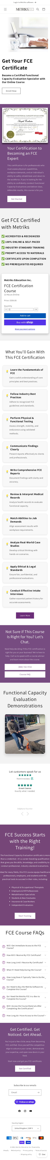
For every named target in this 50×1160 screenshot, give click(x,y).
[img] (25, 775)
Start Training (25, 916)
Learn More (25, 615)
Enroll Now (11, 91)
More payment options (25, 329)
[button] (5, 9)
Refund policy (16, 1150)
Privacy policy (28, 1150)
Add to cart (25, 316)
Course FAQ (25, 674)
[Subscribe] (38, 1092)
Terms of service (41, 1150)
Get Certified (25, 1068)
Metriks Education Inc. (23, 1147)
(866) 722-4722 (25, 667)
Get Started (16, 199)
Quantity (8, 306)
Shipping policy (26, 1154)
